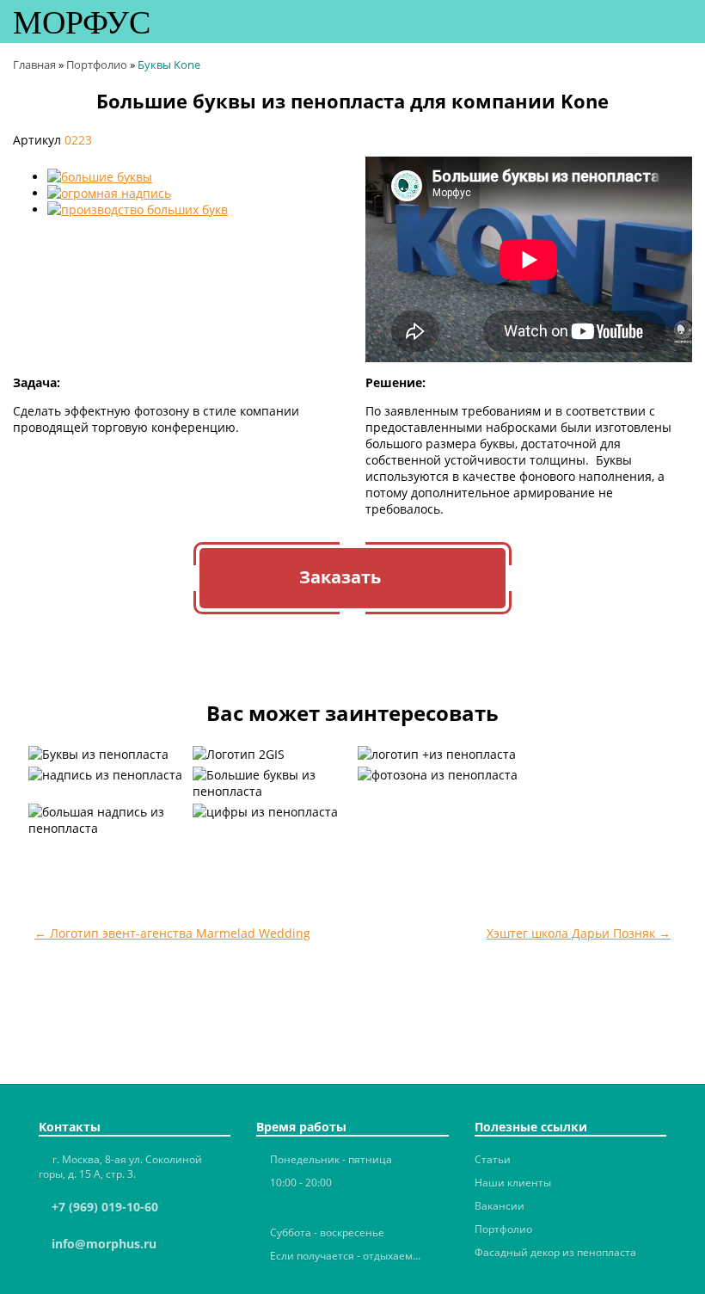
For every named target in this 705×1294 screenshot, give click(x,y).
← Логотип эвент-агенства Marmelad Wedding (172, 933)
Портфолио (503, 1229)
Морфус (81, 18)
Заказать (340, 576)
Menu (679, 20)
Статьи (493, 1159)
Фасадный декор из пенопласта (555, 1252)
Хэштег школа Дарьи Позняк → (579, 933)
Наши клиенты (513, 1182)
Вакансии (499, 1205)
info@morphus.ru (104, 1243)
